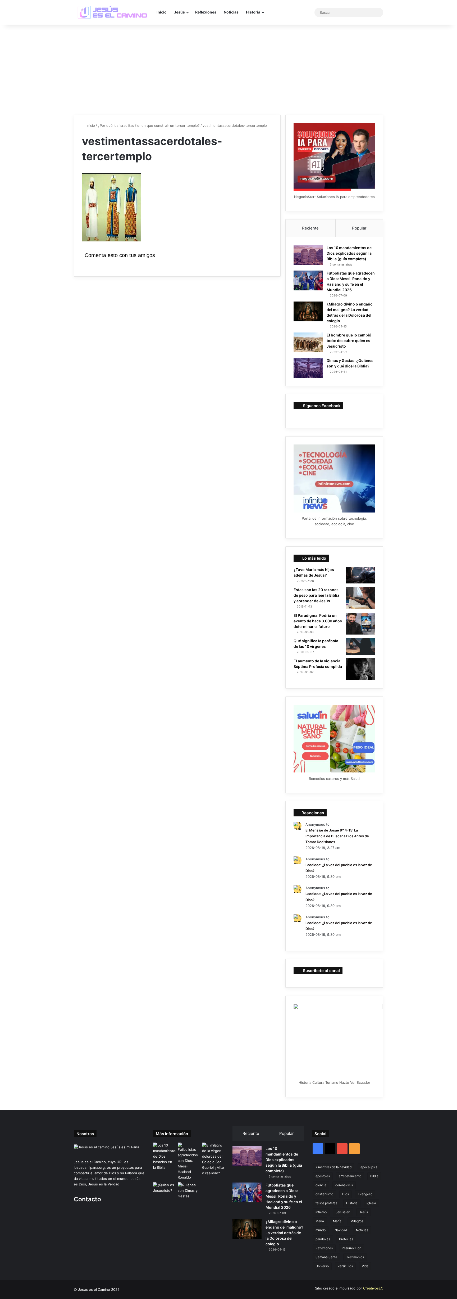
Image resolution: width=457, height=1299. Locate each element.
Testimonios (355, 1257)
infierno (321, 1212)
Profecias (346, 1239)
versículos (345, 1266)
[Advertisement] (228, 70)
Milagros (356, 1221)
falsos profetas (326, 1203)
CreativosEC (373, 1288)
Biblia (374, 1176)
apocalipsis (368, 1167)
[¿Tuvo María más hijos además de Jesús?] (360, 575)
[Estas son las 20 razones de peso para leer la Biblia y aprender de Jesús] (360, 598)
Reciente (310, 228)
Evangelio (365, 1194)
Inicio (162, 12)
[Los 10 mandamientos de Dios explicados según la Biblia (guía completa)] (308, 255)
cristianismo (324, 1194)
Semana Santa (326, 1257)
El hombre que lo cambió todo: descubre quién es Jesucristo (349, 340)
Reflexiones (205, 12)
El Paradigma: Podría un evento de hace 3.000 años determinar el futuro (318, 621)
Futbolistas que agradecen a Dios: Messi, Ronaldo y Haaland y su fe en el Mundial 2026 (284, 1196)
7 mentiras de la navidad (333, 1167)
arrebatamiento (350, 1176)
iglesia (371, 1203)
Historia (253, 12)
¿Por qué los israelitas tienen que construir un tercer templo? (149, 125)
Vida (365, 1266)
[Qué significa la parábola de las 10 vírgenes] (360, 646)
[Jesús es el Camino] (113, 12)
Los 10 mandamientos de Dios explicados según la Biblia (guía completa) (349, 253)
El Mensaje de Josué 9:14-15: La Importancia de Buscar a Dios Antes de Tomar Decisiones (337, 836)
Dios (345, 1194)
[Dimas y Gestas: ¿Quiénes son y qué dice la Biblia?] (308, 368)
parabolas (323, 1239)
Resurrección (351, 1248)
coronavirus (344, 1185)
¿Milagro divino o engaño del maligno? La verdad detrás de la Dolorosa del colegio (284, 1232)
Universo (322, 1266)
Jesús (179, 12)
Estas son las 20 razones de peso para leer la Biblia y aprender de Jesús (316, 595)
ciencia (321, 1185)
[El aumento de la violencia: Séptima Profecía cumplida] (360, 669)
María (337, 1221)
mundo (321, 1230)
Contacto (87, 1199)
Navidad (341, 1230)
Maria (320, 1221)
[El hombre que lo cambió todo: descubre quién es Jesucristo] (308, 342)
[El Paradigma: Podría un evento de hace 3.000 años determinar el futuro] (360, 624)
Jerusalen (343, 1212)
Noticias (231, 12)
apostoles (323, 1176)
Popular (359, 228)
